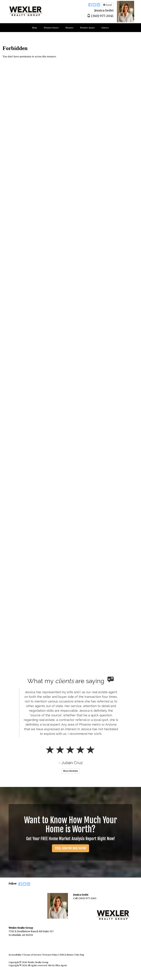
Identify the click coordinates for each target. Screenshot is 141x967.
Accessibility (15, 954)
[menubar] (70, 27)
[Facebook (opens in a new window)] (90, 4)
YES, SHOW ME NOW (70, 848)
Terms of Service (32, 954)
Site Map (79, 954)
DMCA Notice (66, 954)
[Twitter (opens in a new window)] (94, 4)
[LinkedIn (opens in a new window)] (98, 4)
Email (108, 5)
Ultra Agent (61, 965)
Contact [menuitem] (105, 27)
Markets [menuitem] (69, 27)
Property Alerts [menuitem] (87, 27)
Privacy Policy (50, 954)
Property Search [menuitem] (51, 27)
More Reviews (70, 771)
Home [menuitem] (34, 27)
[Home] (26, 9)
